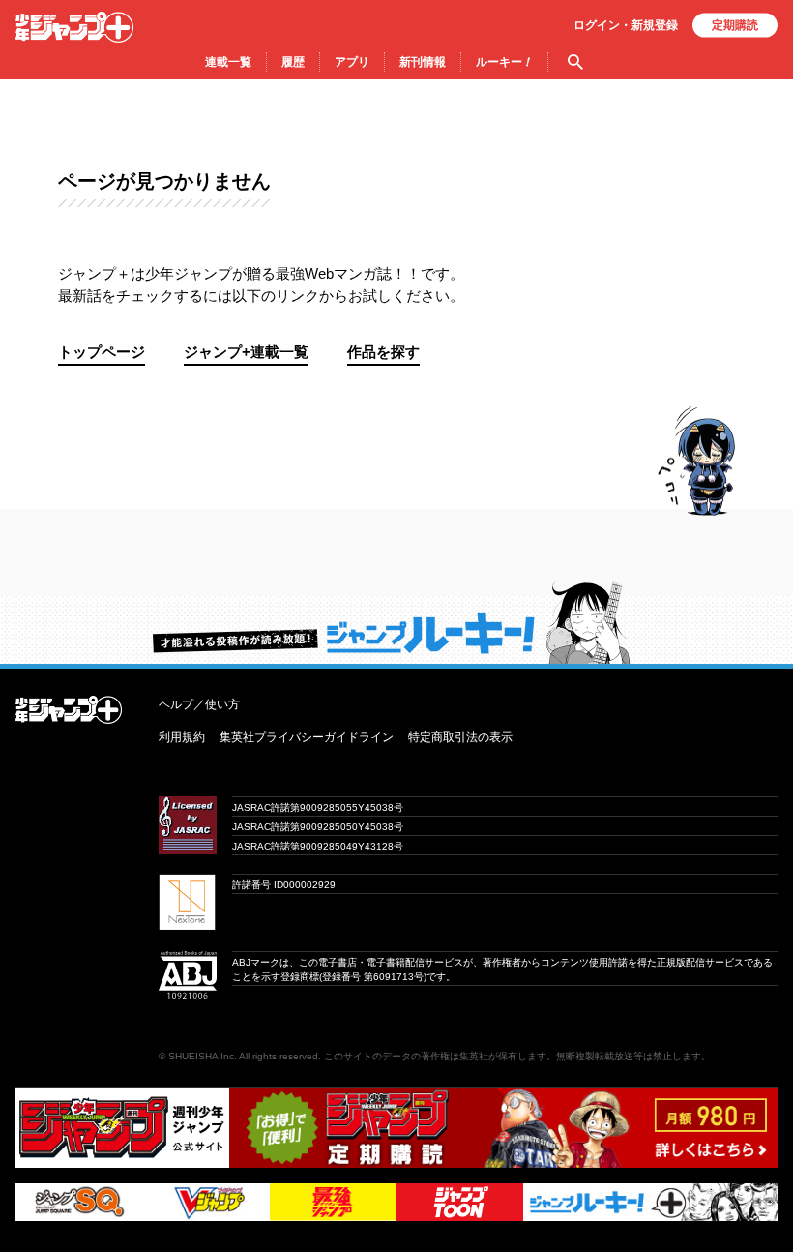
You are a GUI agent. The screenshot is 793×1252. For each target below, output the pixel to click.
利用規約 (182, 737)
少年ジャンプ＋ (74, 27)
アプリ (352, 62)
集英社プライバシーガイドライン (307, 737)
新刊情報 (422, 62)
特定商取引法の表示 (460, 737)
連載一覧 (228, 62)
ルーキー (504, 62)
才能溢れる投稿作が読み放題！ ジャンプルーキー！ (396, 622)
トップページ (101, 351)
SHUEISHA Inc (201, 1056)
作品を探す (383, 351)
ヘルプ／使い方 (199, 704)
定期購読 (735, 25)
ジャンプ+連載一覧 (246, 351)
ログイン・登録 (625, 25)
